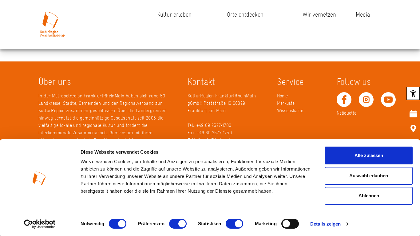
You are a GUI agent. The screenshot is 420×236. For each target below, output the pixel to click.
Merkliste (286, 103)
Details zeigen (325, 223)
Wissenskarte (290, 110)
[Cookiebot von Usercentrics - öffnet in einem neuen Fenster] (40, 224)
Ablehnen (369, 195)
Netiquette (346, 113)
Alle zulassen (369, 155)
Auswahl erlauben (368, 175)
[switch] (178, 224)
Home (282, 95)
